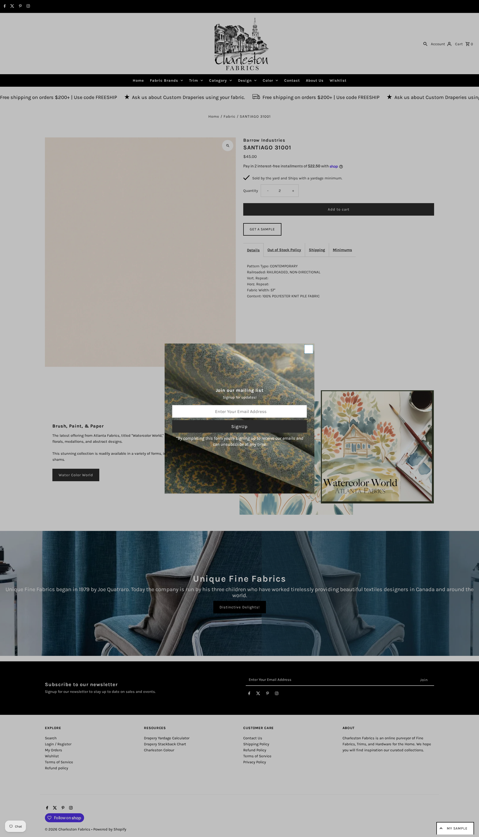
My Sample (457, 828)
